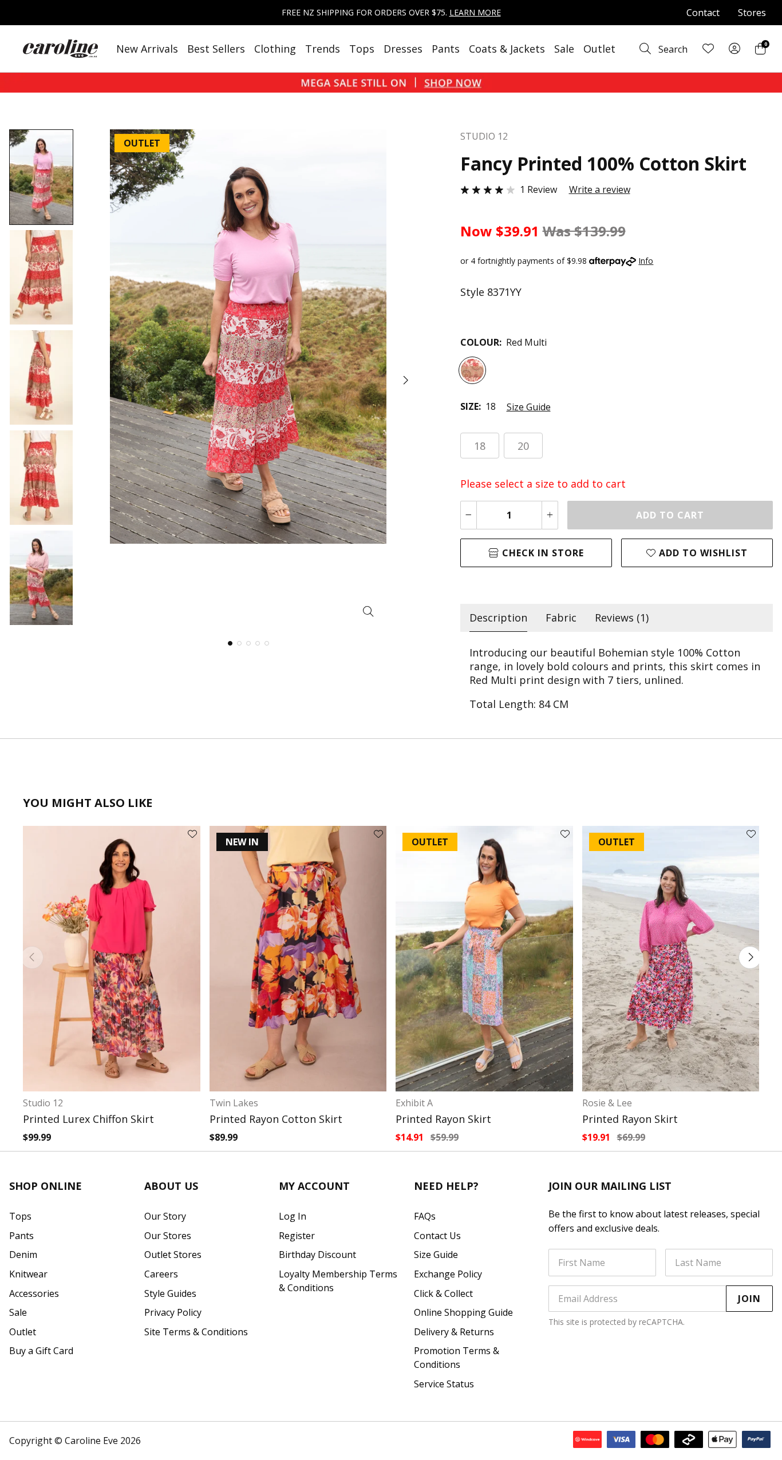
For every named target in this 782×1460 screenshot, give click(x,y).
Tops (361, 49)
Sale (564, 49)
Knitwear (28, 1274)
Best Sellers (216, 49)
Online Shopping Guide (463, 1312)
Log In (292, 1216)
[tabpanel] (616, 678)
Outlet (599, 49)
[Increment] (550, 515)
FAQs (425, 1216)
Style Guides (170, 1293)
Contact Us (437, 1235)
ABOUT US (171, 1186)
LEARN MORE (475, 12)
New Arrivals (147, 49)
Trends (322, 49)
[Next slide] (749, 957)
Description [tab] (498, 617)
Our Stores (167, 1235)
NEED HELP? (446, 1186)
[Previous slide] (32, 957)
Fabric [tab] (561, 617)
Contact (703, 12)
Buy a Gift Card (41, 1350)
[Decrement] (468, 515)
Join (749, 1298)
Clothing (275, 49)
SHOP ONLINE (45, 1186)
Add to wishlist (702, 553)
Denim (23, 1254)
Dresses (403, 49)
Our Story (165, 1216)
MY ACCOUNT (314, 1186)
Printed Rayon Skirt (443, 1119)
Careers (161, 1274)
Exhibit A (414, 1103)
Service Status (444, 1384)
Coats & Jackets (507, 49)
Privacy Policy (173, 1312)
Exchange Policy (448, 1274)
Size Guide (529, 407)
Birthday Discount (317, 1254)
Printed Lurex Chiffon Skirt (88, 1119)
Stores (752, 12)
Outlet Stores (173, 1254)
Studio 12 (43, 1103)
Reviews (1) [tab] (622, 617)
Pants (446, 49)
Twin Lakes (234, 1103)
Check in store (541, 553)
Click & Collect (443, 1293)
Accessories (34, 1293)
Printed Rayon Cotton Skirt (276, 1119)
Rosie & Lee (607, 1103)
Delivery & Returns (454, 1332)
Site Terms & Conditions (196, 1332)
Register (297, 1235)
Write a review (599, 189)
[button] (405, 380)
